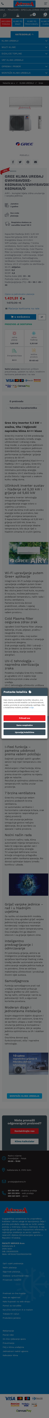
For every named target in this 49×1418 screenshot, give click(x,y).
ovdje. (31, 707)
